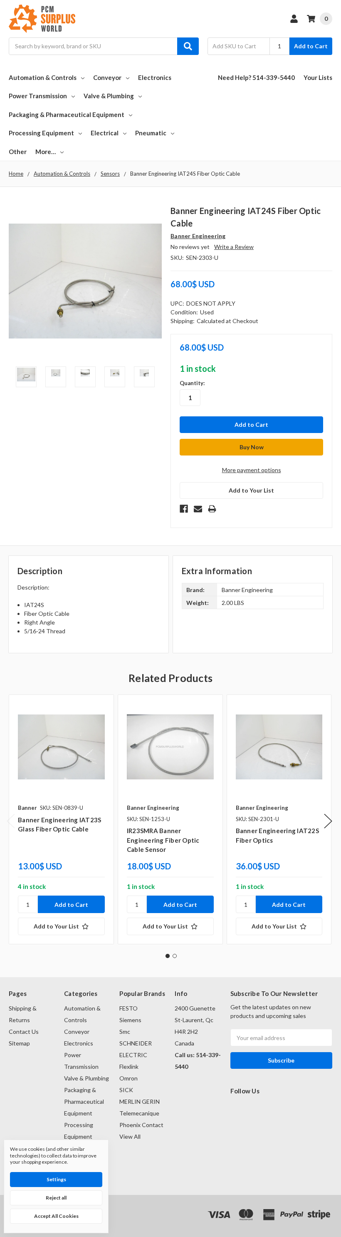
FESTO (128, 1008)
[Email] (198, 509)
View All (130, 1136)
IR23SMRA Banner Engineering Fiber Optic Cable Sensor (163, 840)
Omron (128, 1078)
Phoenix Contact (141, 1124)
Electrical (105, 133)
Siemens (130, 1019)
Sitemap (19, 1043)
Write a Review (234, 246)
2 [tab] (175, 956)
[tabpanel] (61, 819)
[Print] (212, 509)
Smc (124, 1031)
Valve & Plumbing (109, 96)
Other (18, 151)
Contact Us (24, 1031)
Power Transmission (38, 96)
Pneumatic (150, 133)
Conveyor (107, 77)
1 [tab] (168, 956)
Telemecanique (139, 1113)
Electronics (154, 77)
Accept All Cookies (56, 1216)
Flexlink (128, 1066)
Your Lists (318, 77)
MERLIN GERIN (139, 1101)
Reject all (56, 1198)
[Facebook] (184, 509)
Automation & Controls (43, 77)
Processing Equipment (41, 133)
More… (45, 151)
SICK (126, 1089)
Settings (56, 1179)
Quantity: (192, 383)
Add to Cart (311, 46)
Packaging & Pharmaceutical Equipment (66, 114)
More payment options (251, 469)
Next (328, 821)
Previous (10, 821)
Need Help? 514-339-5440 (256, 77)
